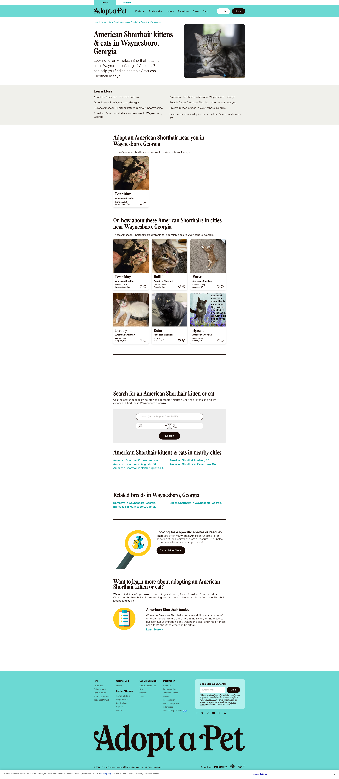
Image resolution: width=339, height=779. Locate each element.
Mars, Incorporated (171, 703)
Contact (142, 693)
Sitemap (167, 686)
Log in (119, 710)
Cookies (166, 696)
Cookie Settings (154, 767)
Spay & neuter (100, 693)
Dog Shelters (122, 699)
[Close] (335, 774)
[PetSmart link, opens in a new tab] (220, 766)
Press (141, 696)
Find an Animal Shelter (171, 550)
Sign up (238, 11)
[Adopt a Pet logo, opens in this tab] (169, 743)
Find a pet (98, 686)
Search (169, 435)
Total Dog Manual (102, 696)
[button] (141, 203)
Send (233, 690)
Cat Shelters (121, 703)
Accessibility (169, 700)
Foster (196, 11)
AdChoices (168, 707)
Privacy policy (169, 689)
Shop (205, 11)
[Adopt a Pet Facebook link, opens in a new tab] (197, 713)
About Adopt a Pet (147, 686)
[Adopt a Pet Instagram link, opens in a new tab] (220, 713)
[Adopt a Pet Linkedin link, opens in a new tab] (225, 713)
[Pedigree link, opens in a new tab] (232, 766)
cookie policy (105, 774)
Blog (141, 689)
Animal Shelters (123, 696)
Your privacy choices (172, 710)
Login (223, 11)
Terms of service (170, 693)
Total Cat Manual (101, 700)
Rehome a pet (100, 689)
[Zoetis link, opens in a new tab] (241, 766)
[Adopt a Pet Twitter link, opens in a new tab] (203, 713)
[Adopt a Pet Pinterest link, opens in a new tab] (208, 713)
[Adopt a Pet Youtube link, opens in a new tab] (214, 713)
